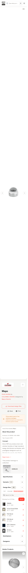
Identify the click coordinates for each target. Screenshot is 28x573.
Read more (5, 457)
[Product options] (23, 553)
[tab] (4, 491)
